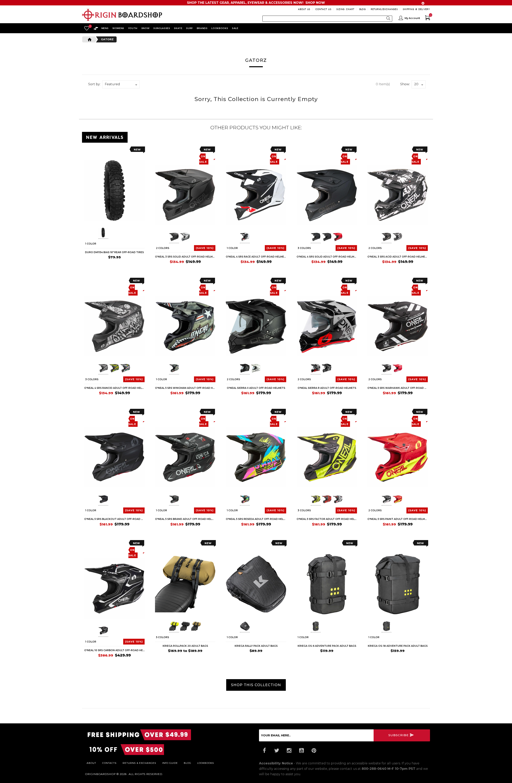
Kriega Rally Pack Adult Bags (256, 645)
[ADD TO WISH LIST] (87, 150)
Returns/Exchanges (384, 9)
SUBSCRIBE (399, 735)
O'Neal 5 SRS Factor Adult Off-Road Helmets (327, 518)
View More (412, 136)
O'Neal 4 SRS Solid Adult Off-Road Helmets (327, 256)
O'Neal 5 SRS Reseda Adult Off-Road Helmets (256, 518)
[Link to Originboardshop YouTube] (301, 750)
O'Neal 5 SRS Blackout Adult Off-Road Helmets (114, 518)
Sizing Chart (345, 9)
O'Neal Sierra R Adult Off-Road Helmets (327, 387)
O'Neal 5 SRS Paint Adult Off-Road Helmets (397, 518)
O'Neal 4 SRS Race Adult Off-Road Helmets (256, 256)
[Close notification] (423, 3)
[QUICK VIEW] (102, 150)
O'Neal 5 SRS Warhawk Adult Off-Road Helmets (397, 387)
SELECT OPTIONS (200, 270)
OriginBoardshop (100, 774)
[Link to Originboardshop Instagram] (289, 750)
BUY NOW (135, 265)
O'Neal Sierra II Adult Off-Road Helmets (256, 387)
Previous (95, 233)
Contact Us (323, 9)
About (91, 762)
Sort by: (94, 84)
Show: (405, 84)
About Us (304, 9)
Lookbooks (205, 762)
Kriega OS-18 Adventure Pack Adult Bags (398, 645)
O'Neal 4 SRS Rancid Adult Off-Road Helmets (114, 387)
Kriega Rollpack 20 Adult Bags (185, 645)
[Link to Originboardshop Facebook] (264, 750)
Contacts (109, 762)
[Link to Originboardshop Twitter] (276, 750)
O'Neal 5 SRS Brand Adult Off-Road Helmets (185, 518)
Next (132, 233)
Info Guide (170, 762)
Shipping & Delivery (416, 9)
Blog (362, 9)
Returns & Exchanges (139, 762)
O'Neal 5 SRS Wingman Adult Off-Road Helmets (185, 387)
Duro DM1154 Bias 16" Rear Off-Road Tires (114, 252)
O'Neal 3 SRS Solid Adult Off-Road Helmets (185, 256)
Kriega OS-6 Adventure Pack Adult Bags (327, 645)
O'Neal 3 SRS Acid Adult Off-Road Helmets (397, 256)
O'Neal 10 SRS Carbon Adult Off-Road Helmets (114, 650)
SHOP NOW (315, 3)
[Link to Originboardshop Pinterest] (314, 750)
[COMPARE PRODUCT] (95, 150)
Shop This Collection (256, 685)
